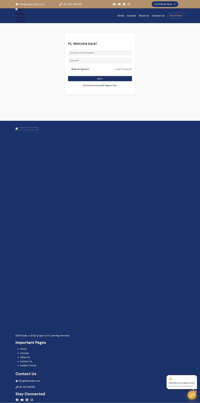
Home (121, 15)
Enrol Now (176, 15)
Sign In (100, 78)
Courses (131, 15)
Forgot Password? (124, 69)
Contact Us (158, 15)
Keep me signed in (80, 69)
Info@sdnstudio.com (29, 380)
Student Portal (28, 365)
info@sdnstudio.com (32, 4)
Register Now (111, 85)
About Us (144, 15)
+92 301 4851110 (72, 4)
